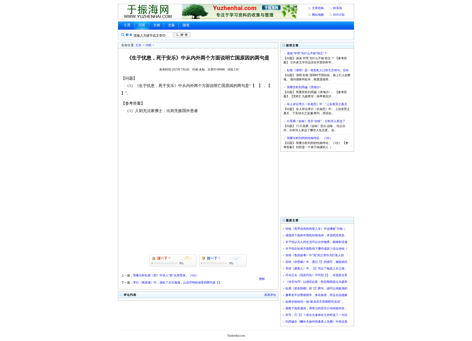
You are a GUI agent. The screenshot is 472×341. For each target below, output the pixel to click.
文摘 (156, 25)
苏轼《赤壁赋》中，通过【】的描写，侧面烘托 (316, 262)
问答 (141, 25)
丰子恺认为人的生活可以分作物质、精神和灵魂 (316, 242)
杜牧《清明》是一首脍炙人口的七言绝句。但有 (318, 70)
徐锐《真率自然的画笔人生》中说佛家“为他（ (315, 228)
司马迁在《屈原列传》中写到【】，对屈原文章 (316, 275)
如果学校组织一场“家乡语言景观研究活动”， (314, 301)
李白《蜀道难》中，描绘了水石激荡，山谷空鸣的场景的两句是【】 (177, 282)
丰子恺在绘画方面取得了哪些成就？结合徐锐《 (316, 248)
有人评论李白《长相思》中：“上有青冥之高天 (317, 104)
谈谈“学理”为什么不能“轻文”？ (307, 53)
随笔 (186, 25)
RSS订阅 (338, 14)
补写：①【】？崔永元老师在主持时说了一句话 (316, 315)
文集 (171, 25)
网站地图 (318, 14)
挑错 (262, 279)
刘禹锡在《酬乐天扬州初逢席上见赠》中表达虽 (316, 321)
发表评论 (270, 295)
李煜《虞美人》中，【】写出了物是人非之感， (316, 268)
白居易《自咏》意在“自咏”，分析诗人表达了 (316, 121)
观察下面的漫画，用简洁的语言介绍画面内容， (316, 308)
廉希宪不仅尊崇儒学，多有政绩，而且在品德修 (316, 295)
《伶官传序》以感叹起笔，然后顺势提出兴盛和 (316, 282)
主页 (127, 25)
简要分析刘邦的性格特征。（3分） (310, 138)
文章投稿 (318, 8)
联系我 (337, 8)
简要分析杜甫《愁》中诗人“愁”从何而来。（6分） (166, 275)
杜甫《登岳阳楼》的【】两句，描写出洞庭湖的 (316, 288)
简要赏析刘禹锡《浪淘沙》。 (306, 87)
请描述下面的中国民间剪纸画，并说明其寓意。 (316, 235)
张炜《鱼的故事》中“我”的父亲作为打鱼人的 (314, 255)
